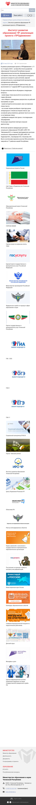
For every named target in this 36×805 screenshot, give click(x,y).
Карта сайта (17, 798)
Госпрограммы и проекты (10, 761)
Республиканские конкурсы (11, 772)
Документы (6, 759)
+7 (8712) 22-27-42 (11, 788)
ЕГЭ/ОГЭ (5, 769)
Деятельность (7, 756)
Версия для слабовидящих (20, 802)
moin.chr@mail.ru (11, 792)
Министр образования (9, 753)
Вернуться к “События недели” (13, 148)
